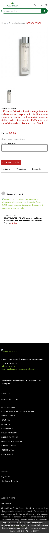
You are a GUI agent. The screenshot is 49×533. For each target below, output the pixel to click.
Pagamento (5, 476)
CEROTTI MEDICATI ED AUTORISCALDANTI (18, 411)
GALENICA (5, 420)
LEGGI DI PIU (22, 531)
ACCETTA (35, 531)
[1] (3, 156)
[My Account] (35, 5)
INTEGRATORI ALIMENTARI (11, 441)
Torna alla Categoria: (25, 23)
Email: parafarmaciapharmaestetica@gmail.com (19, 369)
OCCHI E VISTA (7, 450)
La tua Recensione (8, 143)
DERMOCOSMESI (10, 215)
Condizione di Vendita (9, 481)
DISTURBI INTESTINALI (10, 399)
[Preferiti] (41, 5)
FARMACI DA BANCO (9, 437)
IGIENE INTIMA (7, 454)
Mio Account (6, 503)
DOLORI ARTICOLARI (9, 433)
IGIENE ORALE (7, 428)
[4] (10, 156)
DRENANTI (5, 424)
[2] (5, 156)
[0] (3, 127)
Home (3, 23)
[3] (8, 156)
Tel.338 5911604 (8, 366)
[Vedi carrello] (46, 5)
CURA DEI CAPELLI (8, 445)
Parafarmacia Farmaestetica (12, 380)
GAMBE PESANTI (8, 415)
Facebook (32, 380)
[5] (12, 156)
